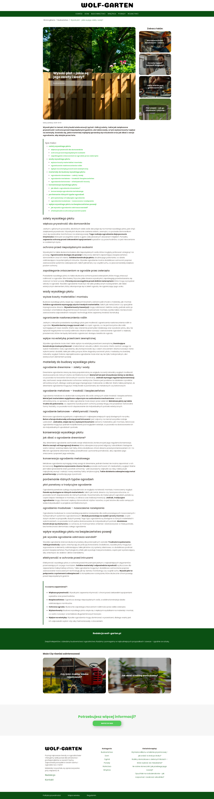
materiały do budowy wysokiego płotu (67, 172)
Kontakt (49, 779)
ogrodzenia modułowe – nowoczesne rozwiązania (72, 201)
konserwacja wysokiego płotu (63, 185)
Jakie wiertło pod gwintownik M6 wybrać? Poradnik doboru (155, 86)
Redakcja (50, 775)
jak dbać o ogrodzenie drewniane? (65, 188)
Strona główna (49, 20)
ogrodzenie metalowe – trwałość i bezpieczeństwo (72, 178)
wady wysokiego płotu (59, 159)
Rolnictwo (133, 13)
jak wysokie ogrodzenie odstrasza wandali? (69, 207)
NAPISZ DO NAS (107, 723)
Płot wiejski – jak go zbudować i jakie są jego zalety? (155, 109)
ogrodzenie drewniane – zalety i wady (67, 175)
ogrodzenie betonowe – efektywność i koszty (70, 182)
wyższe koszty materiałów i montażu (66, 162)
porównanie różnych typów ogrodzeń (66, 194)
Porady (122, 13)
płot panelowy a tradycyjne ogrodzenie (68, 198)
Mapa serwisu (74, 795)
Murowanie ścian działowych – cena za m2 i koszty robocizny (155, 41)
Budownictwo (98, 13)
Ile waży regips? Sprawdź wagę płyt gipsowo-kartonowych (155, 64)
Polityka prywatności (52, 795)
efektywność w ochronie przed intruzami (68, 211)
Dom (87, 13)
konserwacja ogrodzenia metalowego (67, 191)
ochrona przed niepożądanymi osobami (68, 153)
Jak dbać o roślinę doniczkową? (139, 675)
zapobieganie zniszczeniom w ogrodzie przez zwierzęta (74, 156)
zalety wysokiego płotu (60, 146)
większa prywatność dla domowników (67, 150)
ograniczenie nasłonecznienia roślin (66, 165)
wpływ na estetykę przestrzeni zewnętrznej (69, 169)
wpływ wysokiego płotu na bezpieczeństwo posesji (72, 204)
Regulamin (91, 795)
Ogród (78, 13)
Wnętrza (112, 13)
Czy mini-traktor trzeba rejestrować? (74, 675)
